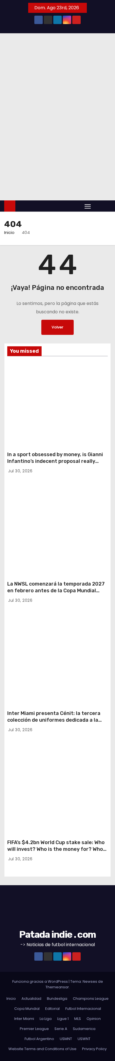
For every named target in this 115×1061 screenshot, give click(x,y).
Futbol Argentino (39, 1038)
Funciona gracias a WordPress (40, 981)
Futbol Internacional (83, 1008)
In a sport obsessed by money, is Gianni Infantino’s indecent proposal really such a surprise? (55, 461)
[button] (98, 206)
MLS (77, 1018)
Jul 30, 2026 (20, 471)
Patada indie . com (57, 934)
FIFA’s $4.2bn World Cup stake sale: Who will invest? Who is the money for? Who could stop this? (56, 849)
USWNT (19, 509)
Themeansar (57, 987)
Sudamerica (84, 1028)
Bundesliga (57, 998)
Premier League (34, 1028)
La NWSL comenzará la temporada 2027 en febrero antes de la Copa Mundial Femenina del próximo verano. (56, 590)
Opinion (94, 1018)
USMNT (19, 380)
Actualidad (31, 998)
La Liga (46, 1018)
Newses (90, 981)
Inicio (9, 232)
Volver (57, 327)
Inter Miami (18, 637)
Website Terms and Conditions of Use (42, 1048)
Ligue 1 (63, 1018)
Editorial (21, 372)
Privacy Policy (94, 1048)
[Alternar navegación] (88, 206)
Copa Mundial (27, 1008)
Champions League (91, 998)
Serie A (60, 1028)
